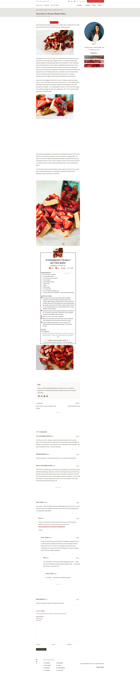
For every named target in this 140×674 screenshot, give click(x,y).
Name (39, 644)
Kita (37, 16)
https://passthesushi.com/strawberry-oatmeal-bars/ (51, 526)
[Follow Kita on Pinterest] (47, 396)
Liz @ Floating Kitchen (43, 436)
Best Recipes (61, 667)
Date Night (48, 665)
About (99, 5)
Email (54, 644)
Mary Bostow (40, 599)
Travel (94, 5)
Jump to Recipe (54, 22)
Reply (77, 436)
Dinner (59, 665)
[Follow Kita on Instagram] (44, 396)
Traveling (47, 670)
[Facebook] (69, 1)
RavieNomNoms (41, 454)
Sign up (48, 1)
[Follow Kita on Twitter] (41, 396)
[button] (51, 265)
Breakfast (60, 663)
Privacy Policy (100, 667)
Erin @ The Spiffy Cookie (44, 465)
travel (94, 65)
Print (52, 268)
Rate (64, 268)
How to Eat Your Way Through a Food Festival (46, 406)
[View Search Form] (103, 5)
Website (69, 644)
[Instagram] (75, 1)
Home (77, 1)
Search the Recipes (82, 1)
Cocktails (87, 5)
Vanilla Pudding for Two (74, 405)
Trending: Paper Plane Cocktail (95, 1)
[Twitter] (72, 1)
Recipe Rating (40, 616)
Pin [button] (58, 268)
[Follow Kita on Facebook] (39, 396)
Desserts (94, 61)
